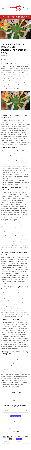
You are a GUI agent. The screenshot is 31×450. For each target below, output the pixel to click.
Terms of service (25, 443)
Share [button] (4, 59)
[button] (3, 8)
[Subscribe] (26, 410)
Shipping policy (11, 446)
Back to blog (16, 392)
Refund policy (10, 443)
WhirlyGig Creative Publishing (14, 441)
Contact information (20, 446)
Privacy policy (17, 443)
